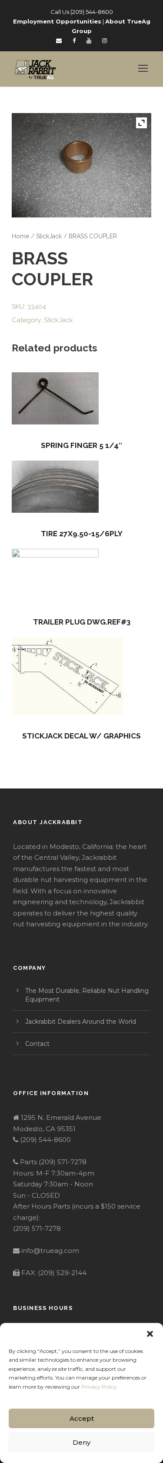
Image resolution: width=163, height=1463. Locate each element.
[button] (150, 1333)
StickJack (49, 236)
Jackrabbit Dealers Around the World (80, 1021)
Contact (37, 1044)
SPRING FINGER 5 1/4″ (81, 445)
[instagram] (104, 40)
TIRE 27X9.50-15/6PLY (82, 533)
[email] (59, 40)
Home (20, 236)
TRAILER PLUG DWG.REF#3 (81, 622)
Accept (82, 1418)
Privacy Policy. (99, 1386)
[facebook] (74, 40)
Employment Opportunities (57, 21)
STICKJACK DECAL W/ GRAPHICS (81, 736)
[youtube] (88, 40)
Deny (81, 1442)
